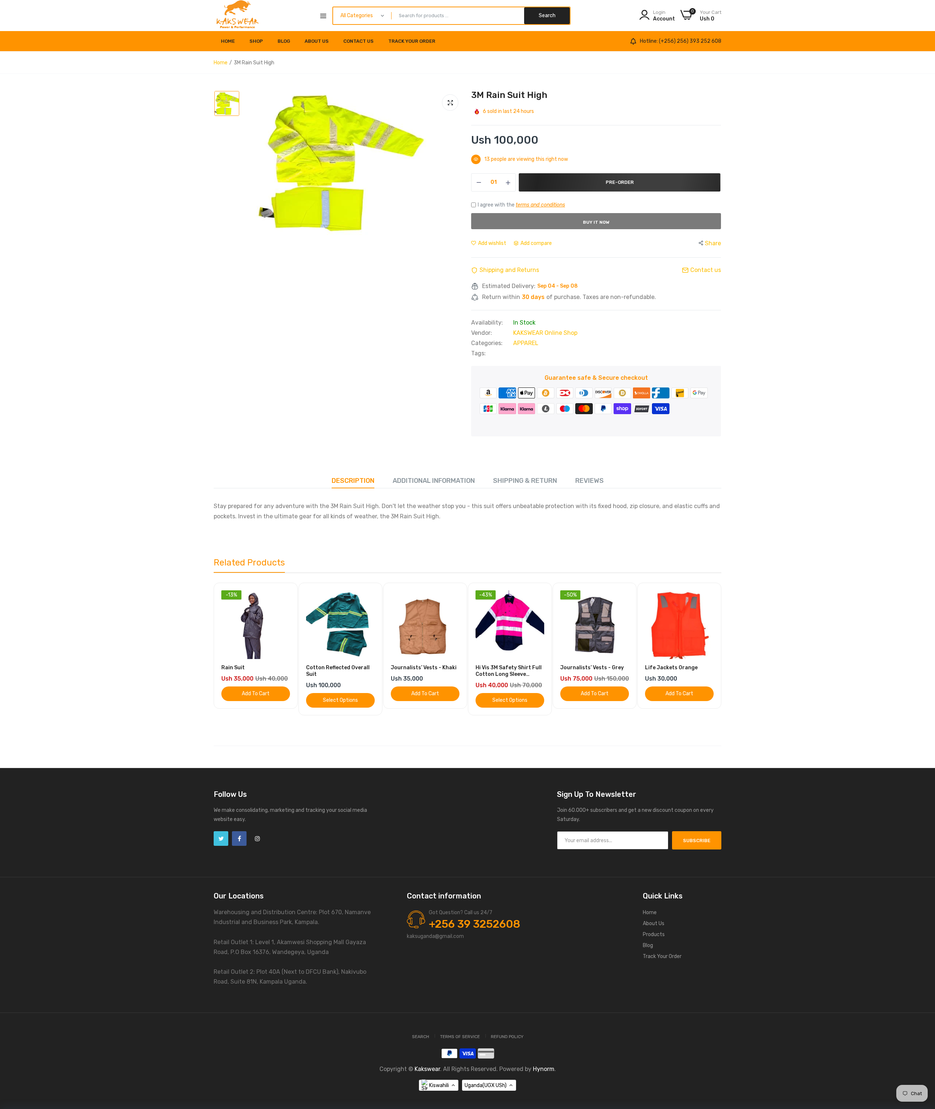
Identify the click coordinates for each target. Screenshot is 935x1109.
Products (654, 934)
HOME (228, 41)
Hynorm (543, 1069)
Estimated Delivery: (508, 286)
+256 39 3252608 (474, 924)
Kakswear (427, 1069)
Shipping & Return (525, 481)
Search (420, 1036)
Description (353, 481)
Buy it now (596, 222)
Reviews (589, 481)
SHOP (256, 41)
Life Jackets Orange (671, 668)
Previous (232, 653)
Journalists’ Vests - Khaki (424, 668)
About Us (317, 41)
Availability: (487, 322)
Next (703, 653)
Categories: (487, 343)
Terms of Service (460, 1036)
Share (713, 243)
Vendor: (481, 333)
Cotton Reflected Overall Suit (338, 671)
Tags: (478, 353)
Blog (284, 41)
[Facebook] (239, 838)
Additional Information (434, 481)
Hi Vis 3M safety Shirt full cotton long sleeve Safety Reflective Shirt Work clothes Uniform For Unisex (509, 671)
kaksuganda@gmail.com (435, 936)
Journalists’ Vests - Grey (592, 668)
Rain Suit (233, 668)
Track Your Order (411, 41)
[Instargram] (257, 838)
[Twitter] (221, 838)
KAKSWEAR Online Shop (545, 332)
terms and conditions (540, 205)
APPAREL (525, 343)
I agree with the (521, 205)
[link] (283, 596)
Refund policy (507, 1036)
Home (221, 63)
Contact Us (358, 41)
